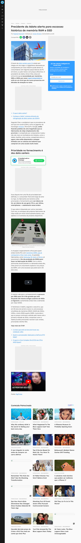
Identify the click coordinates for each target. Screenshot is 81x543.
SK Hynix (33, 257)
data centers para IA (26, 63)
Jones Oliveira (37, 34)
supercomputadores (35, 78)
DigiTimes (19, 394)
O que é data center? (20, 113)
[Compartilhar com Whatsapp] (20, 37)
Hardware (29, 23)
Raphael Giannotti (18, 34)
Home (12, 23)
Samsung (27, 257)
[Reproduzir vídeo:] (28, 381)
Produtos (23, 23)
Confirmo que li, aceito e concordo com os (62, 87)
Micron (40, 257)
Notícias (17, 23)
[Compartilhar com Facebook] (24, 37)
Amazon (21, 127)
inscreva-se (61, 81)
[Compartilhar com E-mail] (27, 37)
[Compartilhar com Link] (30, 37)
